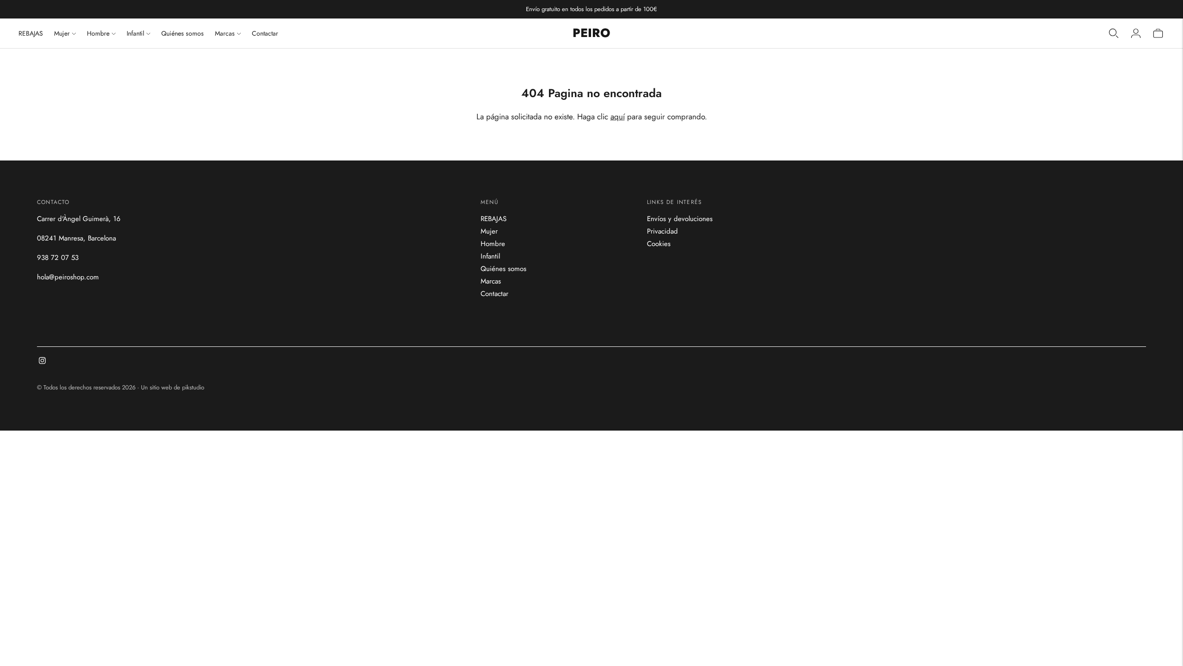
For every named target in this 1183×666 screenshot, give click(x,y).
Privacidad (662, 231)
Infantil (135, 33)
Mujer (62, 33)
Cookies (659, 244)
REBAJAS (30, 33)
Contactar (265, 33)
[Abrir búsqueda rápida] (1113, 33)
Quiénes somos (182, 33)
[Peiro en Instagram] (42, 362)
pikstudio (193, 387)
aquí (617, 116)
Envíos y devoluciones (680, 219)
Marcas (225, 33)
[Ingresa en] (1135, 33)
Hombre (98, 33)
